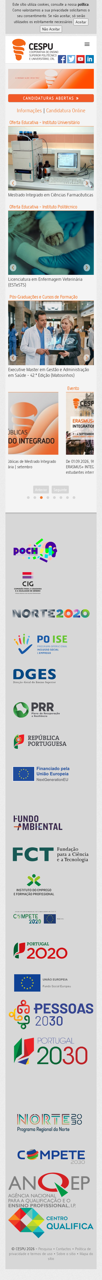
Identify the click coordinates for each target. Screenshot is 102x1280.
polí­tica (83, 4)
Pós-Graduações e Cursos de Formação (44, 297)
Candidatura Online (65, 110)
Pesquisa (45, 1248)
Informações (29, 110)
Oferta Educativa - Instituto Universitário (45, 122)
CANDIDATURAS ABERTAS (49, 98)
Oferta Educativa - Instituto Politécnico (43, 206)
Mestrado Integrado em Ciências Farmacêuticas (50, 195)
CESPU (33, 50)
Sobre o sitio (66, 1253)
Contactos (63, 1248)
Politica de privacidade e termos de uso (50, 1251)
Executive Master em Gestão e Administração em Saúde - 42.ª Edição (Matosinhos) (48, 372)
